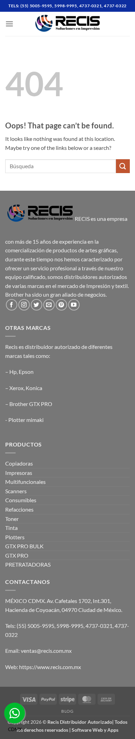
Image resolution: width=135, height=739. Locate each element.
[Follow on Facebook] (11, 304)
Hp (13, 371)
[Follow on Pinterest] (61, 304)
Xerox (16, 388)
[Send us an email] (49, 304)
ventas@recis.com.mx (46, 650)
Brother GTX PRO (30, 403)
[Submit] (123, 166)
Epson (26, 371)
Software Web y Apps (95, 730)
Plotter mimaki (26, 419)
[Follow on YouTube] (74, 304)
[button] (9, 23)
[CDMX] (14, 713)
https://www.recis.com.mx (50, 667)
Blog (67, 711)
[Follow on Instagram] (24, 304)
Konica (34, 388)
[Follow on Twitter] (36, 304)
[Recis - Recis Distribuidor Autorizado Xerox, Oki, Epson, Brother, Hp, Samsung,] (67, 24)
